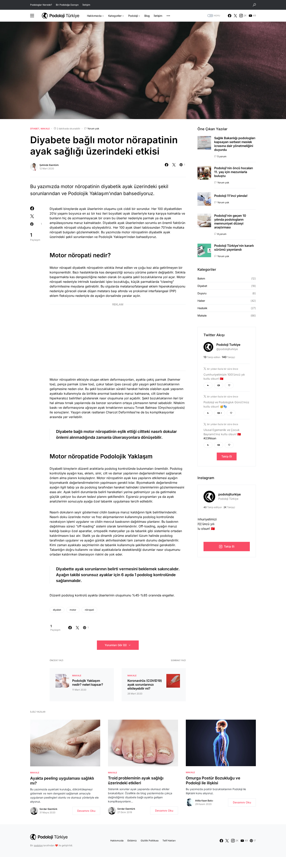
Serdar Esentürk (48, 808)
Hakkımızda (117, 840)
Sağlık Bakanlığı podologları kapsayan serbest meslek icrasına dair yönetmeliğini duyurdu (234, 144)
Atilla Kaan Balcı (204, 800)
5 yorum (221, 156)
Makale (45, 128)
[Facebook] (229, 15)
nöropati (89, 609)
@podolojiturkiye (227, 349)
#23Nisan (210, 438)
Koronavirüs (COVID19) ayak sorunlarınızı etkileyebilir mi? (144, 684)
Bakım (201, 278)
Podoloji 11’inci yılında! (230, 196)
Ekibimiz (132, 840)
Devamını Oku (86, 810)
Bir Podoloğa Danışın (67, 4)
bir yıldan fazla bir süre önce (222, 368)
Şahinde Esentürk (49, 165)
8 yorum (221, 234)
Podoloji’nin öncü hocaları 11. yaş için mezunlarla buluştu (233, 172)
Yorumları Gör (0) (116, 645)
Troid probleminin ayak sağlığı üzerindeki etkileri (135, 780)
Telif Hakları (169, 840)
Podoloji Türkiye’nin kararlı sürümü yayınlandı (234, 247)
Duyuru (201, 293)
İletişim (86, 4)
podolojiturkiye (229, 494)
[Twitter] (235, 15)
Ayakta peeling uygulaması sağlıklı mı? (62, 780)
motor (73, 609)
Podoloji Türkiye (228, 498)
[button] (254, 4)
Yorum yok (93, 128)
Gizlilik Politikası (150, 840)
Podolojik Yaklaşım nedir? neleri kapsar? (87, 682)
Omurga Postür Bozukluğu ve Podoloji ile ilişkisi (213, 780)
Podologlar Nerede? (41, 4)
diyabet (57, 609)
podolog (38, 845)
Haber (201, 300)
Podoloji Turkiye (228, 345)
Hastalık (202, 308)
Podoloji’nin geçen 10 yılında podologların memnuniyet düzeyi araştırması (230, 221)
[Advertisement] (118, 337)
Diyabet (34, 128)
